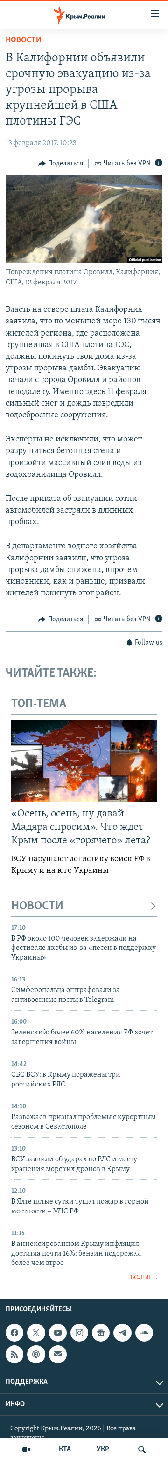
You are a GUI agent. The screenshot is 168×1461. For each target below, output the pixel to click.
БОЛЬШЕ (143, 1277)
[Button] (60, 164)
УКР (103, 1449)
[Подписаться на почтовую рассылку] (58, 1354)
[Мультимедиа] (26, 1449)
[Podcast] (36, 1354)
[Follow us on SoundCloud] (144, 1333)
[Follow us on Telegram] (122, 1333)
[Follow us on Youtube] (58, 1333)
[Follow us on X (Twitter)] (36, 1333)
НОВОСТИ (37, 906)
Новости (24, 40)
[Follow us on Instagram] (79, 1333)
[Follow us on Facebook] (14, 1333)
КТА (65, 1449)
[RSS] (14, 1354)
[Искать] (142, 1449)
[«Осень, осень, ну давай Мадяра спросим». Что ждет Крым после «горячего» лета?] (84, 761)
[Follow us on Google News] (101, 1333)
